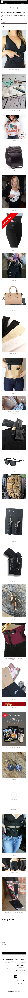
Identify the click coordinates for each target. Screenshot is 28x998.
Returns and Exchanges (7, 964)
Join (14, 3)
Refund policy (7, 968)
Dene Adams (17, 991)
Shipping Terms (7, 962)
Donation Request (20, 967)
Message (3, 942)
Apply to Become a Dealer (20, 961)
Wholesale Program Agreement (20, 962)
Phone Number (4, 936)
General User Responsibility (7, 961)
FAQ (7, 965)
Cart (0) (22, 3)
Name (3, 923)
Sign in (6, 3)
